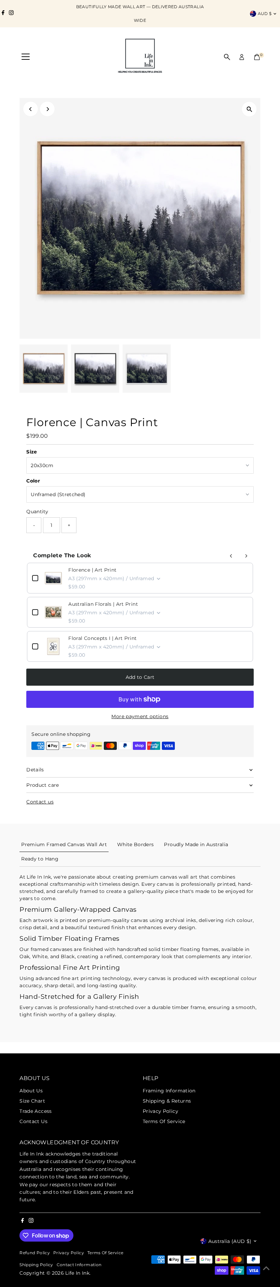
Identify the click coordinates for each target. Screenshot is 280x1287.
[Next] (47, 109)
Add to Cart (140, 677)
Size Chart (32, 1101)
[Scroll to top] (266, 1268)
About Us (31, 1091)
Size (31, 452)
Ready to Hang (39, 859)
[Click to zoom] (249, 109)
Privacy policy (68, 1252)
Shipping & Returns (167, 1101)
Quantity (37, 511)
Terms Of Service (164, 1121)
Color (33, 481)
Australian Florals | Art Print (103, 604)
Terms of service (105, 1252)
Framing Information (169, 1091)
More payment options (139, 716)
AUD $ (265, 13)
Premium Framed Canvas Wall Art (64, 844)
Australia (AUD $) (230, 1241)
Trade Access (35, 1111)
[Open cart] (257, 57)
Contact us (40, 801)
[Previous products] (231, 556)
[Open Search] (227, 57)
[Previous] (30, 109)
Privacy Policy (160, 1111)
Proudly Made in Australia (196, 844)
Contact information (79, 1264)
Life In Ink (77, 1273)
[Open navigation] (25, 57)
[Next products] (246, 556)
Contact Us (33, 1121)
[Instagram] (11, 13)
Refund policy (34, 1252)
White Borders (135, 844)
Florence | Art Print (92, 570)
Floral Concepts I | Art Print (102, 638)
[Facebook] (3, 13)
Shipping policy (36, 1264)
